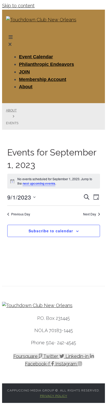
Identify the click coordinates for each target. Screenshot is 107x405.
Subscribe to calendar (51, 230)
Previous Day (20, 214)
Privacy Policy (53, 396)
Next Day (89, 214)
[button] (53, 41)
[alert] (53, 181)
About (11, 110)
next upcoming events (39, 183)
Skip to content (18, 5)
